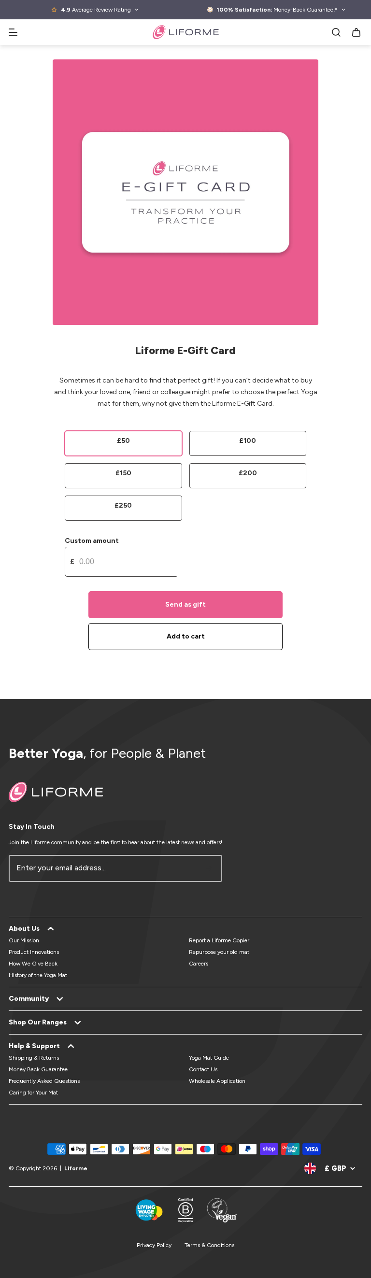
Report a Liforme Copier (219, 940)
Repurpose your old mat (219, 952)
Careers (198, 963)
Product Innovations (34, 952)
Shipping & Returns (34, 1057)
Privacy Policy (154, 1245)
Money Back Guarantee (38, 1069)
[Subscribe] (209, 868)
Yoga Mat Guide (209, 1057)
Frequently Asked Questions (44, 1081)
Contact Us (203, 1069)
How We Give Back (33, 963)
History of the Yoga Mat (38, 975)
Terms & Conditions (209, 1245)
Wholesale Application (217, 1081)
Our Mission (24, 940)
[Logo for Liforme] (186, 32)
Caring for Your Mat (33, 1092)
